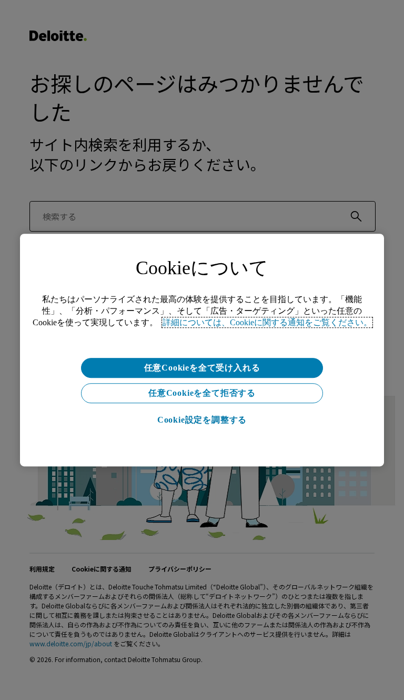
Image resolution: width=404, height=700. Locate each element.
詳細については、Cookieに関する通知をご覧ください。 (267, 322)
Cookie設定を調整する (202, 419)
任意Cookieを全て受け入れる (202, 367)
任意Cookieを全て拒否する (202, 392)
